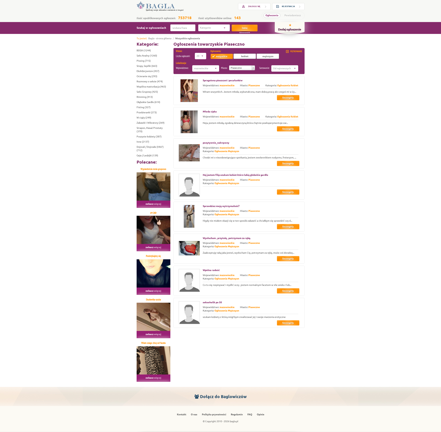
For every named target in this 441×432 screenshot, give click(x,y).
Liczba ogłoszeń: (183, 56)
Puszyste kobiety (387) (149, 136)
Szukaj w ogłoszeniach (151, 27)
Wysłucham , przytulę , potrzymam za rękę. (227, 238)
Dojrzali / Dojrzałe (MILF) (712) (150, 148)
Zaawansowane (244, 32)
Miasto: (224, 68)
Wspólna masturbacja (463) (151, 86)
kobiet (244, 56)
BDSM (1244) (144, 50)
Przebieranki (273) (147, 112)
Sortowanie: (264, 68)
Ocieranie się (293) (147, 76)
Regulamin (237, 414)
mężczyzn (267, 56)
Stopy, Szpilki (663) (147, 66)
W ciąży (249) (144, 117)
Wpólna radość (211, 270)
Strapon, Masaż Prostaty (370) (150, 130)
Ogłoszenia (271, 15)
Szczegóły (288, 97)
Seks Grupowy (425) (147, 91)
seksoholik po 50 (212, 302)
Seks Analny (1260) (147, 55)
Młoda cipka (210, 111)
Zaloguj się (254, 6)
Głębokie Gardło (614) (148, 102)
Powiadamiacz (292, 15)
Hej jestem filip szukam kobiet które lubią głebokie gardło (235, 175)
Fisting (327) (144, 107)
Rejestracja (288, 6)
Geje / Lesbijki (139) (147, 155)
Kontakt (181, 414)
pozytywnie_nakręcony (216, 142)
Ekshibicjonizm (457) (148, 71)
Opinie (260, 414)
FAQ (249, 414)
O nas (194, 414)
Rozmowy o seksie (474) (150, 81)
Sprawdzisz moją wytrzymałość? (221, 206)
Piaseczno (254, 85)
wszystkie (221, 56)
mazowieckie (227, 85)
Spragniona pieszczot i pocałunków (223, 80)
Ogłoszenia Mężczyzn (226, 151)
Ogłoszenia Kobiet (287, 85)
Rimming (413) (145, 97)
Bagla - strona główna (159, 38)
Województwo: (182, 68)
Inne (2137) (143, 141)
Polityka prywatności (214, 414)
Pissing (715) (144, 60)
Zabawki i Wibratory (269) (151, 122)
